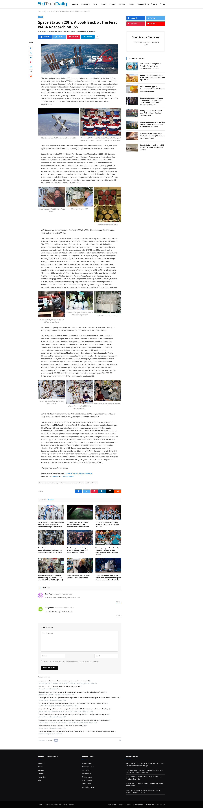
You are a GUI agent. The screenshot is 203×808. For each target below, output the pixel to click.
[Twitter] (31, 53)
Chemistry (85, 4)
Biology (75, 4)
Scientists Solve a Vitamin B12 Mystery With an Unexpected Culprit (152, 147)
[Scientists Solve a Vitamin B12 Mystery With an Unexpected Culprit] (132, 148)
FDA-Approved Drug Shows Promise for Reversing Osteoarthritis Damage (150, 66)
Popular (94, 483)
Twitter (40, 767)
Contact (128, 804)
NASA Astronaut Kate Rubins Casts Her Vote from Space (78, 576)
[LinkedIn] (31, 58)
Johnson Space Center (75, 483)
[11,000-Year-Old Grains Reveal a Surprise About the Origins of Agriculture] (132, 78)
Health (103, 4)
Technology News (88, 787)
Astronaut (42, 483)
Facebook (41, 763)
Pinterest (41, 774)
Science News (87, 780)
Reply (118, 602)
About (121, 804)
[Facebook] (31, 48)
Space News (86, 784)
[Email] (31, 72)
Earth (95, 4)
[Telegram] (31, 67)
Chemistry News (88, 767)
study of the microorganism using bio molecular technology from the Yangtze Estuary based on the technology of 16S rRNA (76, 731)
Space (131, 4)
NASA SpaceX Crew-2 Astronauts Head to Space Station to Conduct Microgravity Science (51, 524)
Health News (86, 774)
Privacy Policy (149, 804)
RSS (39, 780)
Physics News (87, 777)
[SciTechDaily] (52, 4)
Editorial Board (138, 804)
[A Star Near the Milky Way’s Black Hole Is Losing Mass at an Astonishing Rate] (132, 136)
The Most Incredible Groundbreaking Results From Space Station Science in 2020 (50, 550)
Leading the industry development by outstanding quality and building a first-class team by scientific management (73, 714)
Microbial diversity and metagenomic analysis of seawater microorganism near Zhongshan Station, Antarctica (71, 692)
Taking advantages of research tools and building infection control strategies (61, 726)
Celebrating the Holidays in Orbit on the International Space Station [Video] (78, 550)
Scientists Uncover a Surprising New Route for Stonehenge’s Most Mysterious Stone (152, 124)
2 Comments (82, 31)
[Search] (164, 4)
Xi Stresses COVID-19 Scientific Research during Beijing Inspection (59, 686)
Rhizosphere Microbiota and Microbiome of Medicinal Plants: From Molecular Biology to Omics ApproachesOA (72, 703)
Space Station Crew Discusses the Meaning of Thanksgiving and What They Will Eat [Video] (50, 577)
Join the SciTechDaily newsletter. (79, 473)
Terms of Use (161, 804)
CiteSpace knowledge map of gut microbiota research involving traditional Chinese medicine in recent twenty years (73, 720)
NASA (88, 483)
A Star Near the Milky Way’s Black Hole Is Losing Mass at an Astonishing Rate (152, 135)
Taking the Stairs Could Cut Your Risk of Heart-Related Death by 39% (151, 113)
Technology (141, 4)
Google (55, 476)
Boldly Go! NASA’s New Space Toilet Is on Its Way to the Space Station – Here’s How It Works (108, 577)
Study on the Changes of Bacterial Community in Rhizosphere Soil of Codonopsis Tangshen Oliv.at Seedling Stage (73, 709)
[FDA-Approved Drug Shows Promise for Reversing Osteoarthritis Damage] (132, 66)
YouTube (41, 770)
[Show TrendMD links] (120, 740)
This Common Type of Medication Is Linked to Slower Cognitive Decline (152, 88)
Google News (67, 476)
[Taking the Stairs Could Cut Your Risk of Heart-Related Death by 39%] (132, 113)
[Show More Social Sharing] (97, 37)
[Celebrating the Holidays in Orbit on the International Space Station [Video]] (80, 537)
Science (122, 4)
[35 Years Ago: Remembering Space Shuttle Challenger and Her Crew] (108, 512)
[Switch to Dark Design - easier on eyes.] (160, 4)
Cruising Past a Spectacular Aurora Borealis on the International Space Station (78, 524)
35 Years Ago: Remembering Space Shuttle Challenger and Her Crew (107, 524)
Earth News (86, 770)
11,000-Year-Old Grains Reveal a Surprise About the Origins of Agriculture (152, 77)
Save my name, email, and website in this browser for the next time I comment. (71, 661)
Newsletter (42, 777)
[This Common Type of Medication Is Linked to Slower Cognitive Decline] (132, 89)
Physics (112, 4)
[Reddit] (31, 76)
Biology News (87, 763)
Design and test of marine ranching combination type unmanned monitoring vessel (63, 681)
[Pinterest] (31, 62)
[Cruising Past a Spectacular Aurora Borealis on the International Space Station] (80, 512)
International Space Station (57, 483)
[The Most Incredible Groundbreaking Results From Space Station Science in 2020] (51, 537)
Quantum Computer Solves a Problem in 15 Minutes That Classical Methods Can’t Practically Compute (151, 101)
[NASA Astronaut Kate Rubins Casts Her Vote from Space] (80, 565)
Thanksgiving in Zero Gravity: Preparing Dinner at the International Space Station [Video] (107, 551)
